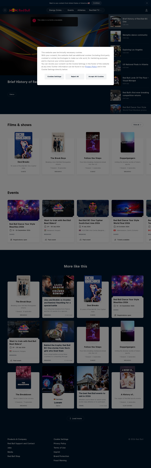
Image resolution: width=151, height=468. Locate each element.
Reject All (75, 76)
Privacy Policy (91, 67)
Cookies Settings (54, 76)
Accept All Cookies (96, 76)
